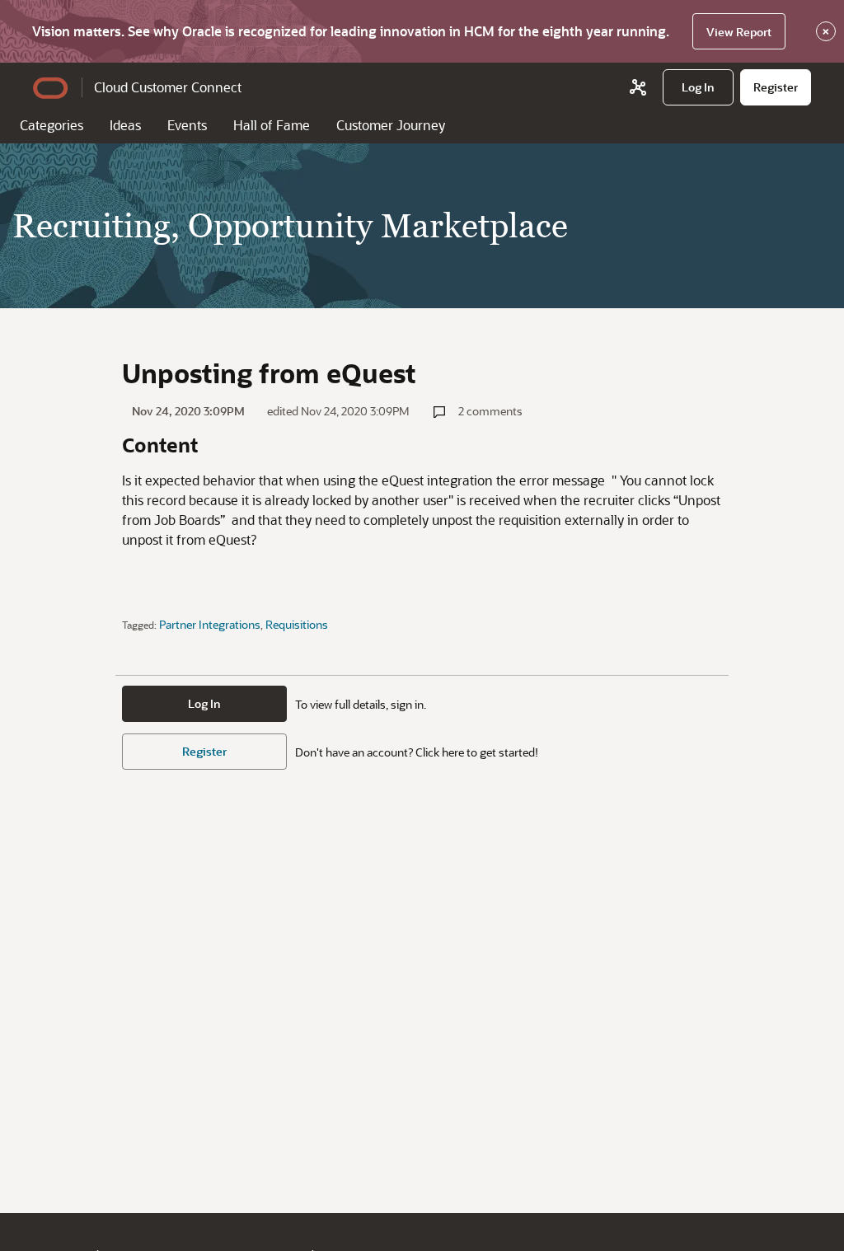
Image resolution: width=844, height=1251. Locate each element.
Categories (51, 125)
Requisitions (296, 624)
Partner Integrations (209, 624)
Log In (204, 703)
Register (204, 751)
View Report (738, 32)
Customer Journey (390, 125)
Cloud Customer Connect (167, 87)
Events (187, 125)
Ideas (125, 125)
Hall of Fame (271, 125)
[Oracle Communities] (638, 87)
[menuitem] (698, 87)
